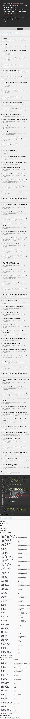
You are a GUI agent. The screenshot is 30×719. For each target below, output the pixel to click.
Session (2, 530)
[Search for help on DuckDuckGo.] (5, 21)
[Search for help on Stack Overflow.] (7, 21)
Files (1, 526)
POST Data (3, 523)
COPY (4, 24)
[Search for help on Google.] (3, 21)
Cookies (2, 528)
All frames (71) (20, 29)
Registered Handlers (5, 715)
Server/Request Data (5, 533)
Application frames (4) (11, 29)
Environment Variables (6, 657)
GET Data (2, 521)
